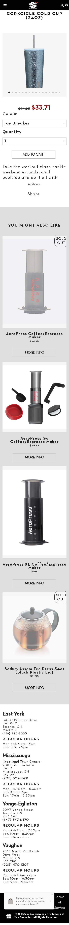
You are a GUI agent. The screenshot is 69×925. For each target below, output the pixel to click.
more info (34, 352)
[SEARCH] (62, 5)
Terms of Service (59, 902)
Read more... (34, 184)
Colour (10, 114)
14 (53, 92)
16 (59, 92)
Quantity (12, 132)
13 (49, 92)
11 (43, 92)
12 (46, 92)
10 (39, 92)
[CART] (66, 5)
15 (56, 92)
